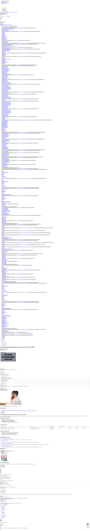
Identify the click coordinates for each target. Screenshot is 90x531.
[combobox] (3, 16)
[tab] (19, 410)
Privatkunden (3, 512)
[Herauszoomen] (1, 368)
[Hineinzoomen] (4, 368)
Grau (2, 382)
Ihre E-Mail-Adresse (2, 481)
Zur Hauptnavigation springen (14, 12)
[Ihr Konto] (1, 21)
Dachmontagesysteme (4, 516)
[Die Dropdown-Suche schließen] (9, 16)
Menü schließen (3, 22)
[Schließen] (0, 530)
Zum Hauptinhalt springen (3, 12)
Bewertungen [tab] (3, 411)
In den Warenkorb (2, 388)
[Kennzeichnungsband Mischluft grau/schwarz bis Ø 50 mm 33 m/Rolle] (8, 357)
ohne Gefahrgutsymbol (4, 380)
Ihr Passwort (1, 482)
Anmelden (1, 23)
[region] (45, 361)
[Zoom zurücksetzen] (2, 368)
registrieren (2, 24)
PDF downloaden (2, 465)
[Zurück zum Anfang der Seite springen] (1, 529)
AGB (18, 498)
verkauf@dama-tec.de (3, 408)
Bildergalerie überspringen (3, 352)
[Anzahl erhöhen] (6, 387)
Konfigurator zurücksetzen (3, 385)
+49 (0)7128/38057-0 (4, 1)
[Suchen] (7, 16)
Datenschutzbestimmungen (7, 498)
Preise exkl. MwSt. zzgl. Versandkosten (5, 374)
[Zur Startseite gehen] (3, 14)
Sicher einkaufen (4, 3)
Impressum (3, 507)
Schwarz (3, 384)
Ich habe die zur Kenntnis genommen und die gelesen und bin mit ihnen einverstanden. (14, 498)
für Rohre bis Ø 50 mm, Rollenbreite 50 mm (7, 378)
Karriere (3, 515)
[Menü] (1, 15)
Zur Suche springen (8, 12)
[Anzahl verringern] (1, 387)
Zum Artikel (85, 427)
